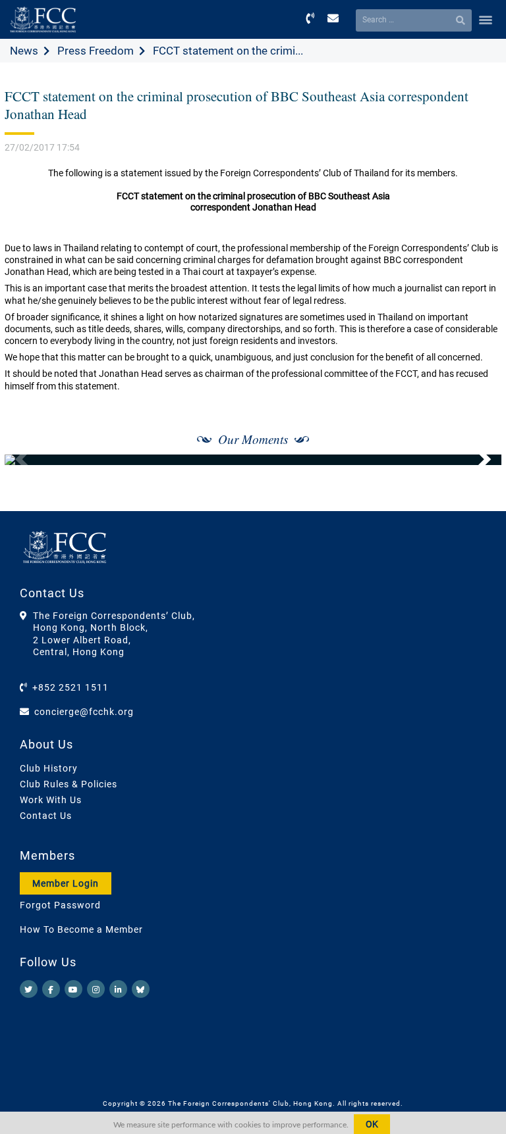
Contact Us (46, 815)
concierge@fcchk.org (84, 711)
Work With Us (51, 800)
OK (372, 1124)
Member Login (65, 883)
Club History (49, 768)
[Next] (477, 459)
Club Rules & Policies (68, 784)
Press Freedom (95, 50)
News (24, 50)
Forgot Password (60, 905)
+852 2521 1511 (70, 687)
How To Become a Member (81, 929)
